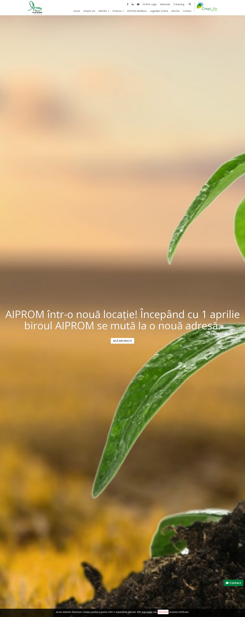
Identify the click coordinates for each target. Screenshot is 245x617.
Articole (175, 10)
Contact (187, 10)
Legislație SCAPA (159, 10)
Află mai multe (122, 340)
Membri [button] (103, 10)
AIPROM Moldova (136, 10)
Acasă (77, 10)
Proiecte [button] (117, 10)
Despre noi (89, 10)
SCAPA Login (150, 4)
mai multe (147, 612)
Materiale (165, 4)
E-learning (179, 4)
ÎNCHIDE (163, 612)
